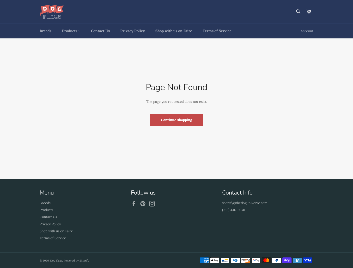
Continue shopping (176, 120)
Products (70, 31)
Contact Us (100, 31)
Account (307, 31)
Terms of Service (217, 31)
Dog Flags (56, 260)
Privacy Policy (132, 31)
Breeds (45, 31)
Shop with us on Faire (173, 31)
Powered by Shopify (76, 260)
